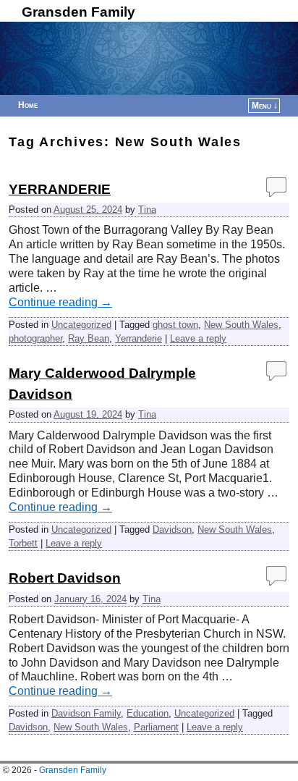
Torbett (23, 543)
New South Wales (241, 324)
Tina (147, 209)
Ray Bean (88, 338)
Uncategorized (81, 324)
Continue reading (60, 302)
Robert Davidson (65, 578)
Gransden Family (78, 12)
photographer (35, 338)
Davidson (172, 529)
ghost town (175, 324)
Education (148, 713)
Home (28, 105)
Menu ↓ (265, 106)
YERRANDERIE (60, 189)
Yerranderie (138, 338)
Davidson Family (86, 713)
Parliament (156, 727)
